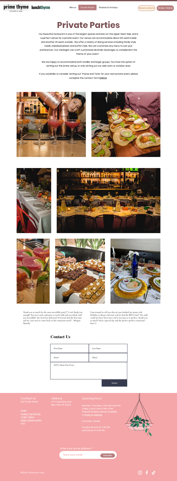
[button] (108, 7)
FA (22, 423)
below (103, 78)
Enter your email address (75, 448)
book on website (93, 414)
